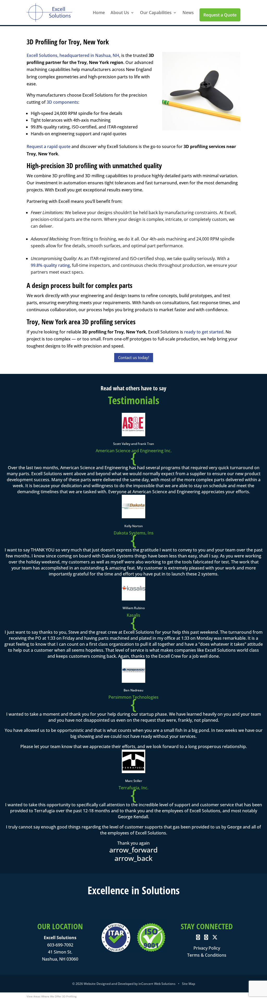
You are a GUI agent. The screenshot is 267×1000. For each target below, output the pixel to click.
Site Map (188, 983)
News (188, 12)
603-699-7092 (60, 945)
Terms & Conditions (206, 955)
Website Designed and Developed (109, 983)
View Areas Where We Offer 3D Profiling (51, 996)
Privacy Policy (206, 948)
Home (99, 12)
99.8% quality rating (50, 265)
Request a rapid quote (48, 146)
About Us (120, 12)
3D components (62, 102)
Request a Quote (219, 15)
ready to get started (203, 332)
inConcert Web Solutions (156, 983)
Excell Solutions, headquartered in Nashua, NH (73, 55)
